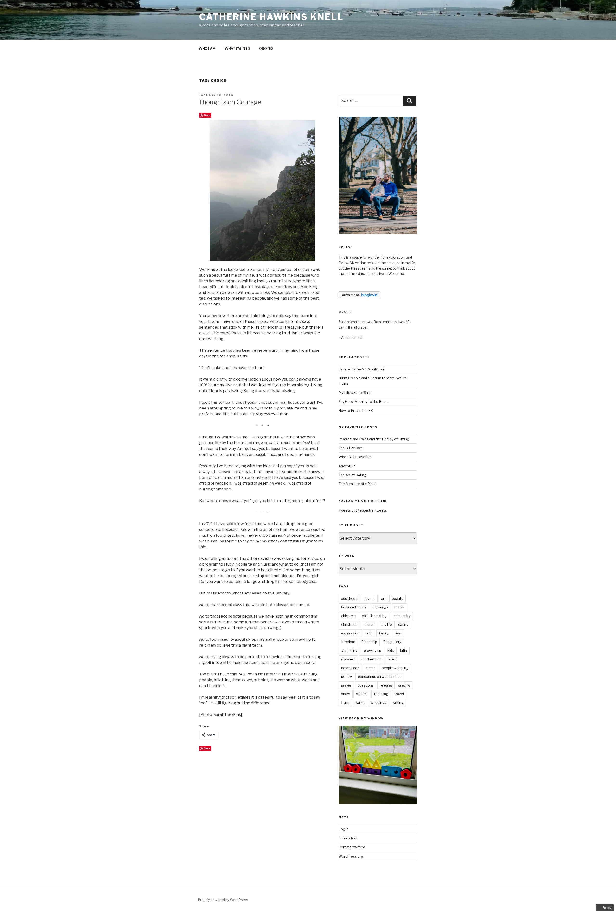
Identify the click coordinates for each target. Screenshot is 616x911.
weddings (378, 702)
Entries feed (348, 838)
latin (403, 650)
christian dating (374, 616)
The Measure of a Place (358, 484)
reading (386, 685)
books (399, 607)
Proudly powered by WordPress (223, 900)
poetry (346, 676)
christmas (349, 624)
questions (366, 685)
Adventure (347, 466)
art (383, 598)
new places (350, 668)
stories (362, 694)
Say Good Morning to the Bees (363, 401)
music (393, 659)
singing (404, 685)
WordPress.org (351, 856)
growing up (372, 650)
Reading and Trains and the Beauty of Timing (374, 439)
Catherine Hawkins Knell (271, 17)
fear (398, 633)
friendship (369, 642)
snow (345, 694)
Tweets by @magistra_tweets (363, 510)
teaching (381, 694)
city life (386, 624)
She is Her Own (351, 448)
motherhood (371, 659)
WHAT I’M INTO (237, 48)
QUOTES (266, 48)
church (369, 624)
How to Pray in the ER (356, 411)
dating (403, 624)
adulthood (349, 598)
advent (369, 598)
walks (360, 702)
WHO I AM (207, 48)
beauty (397, 598)
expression (350, 633)
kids (390, 650)
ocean (371, 668)
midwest (348, 659)
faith (369, 633)
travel (399, 694)
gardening (349, 650)
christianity (401, 616)
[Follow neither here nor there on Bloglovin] (359, 297)
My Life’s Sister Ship (355, 392)
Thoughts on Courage (230, 102)
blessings (380, 607)
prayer (346, 685)
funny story (392, 642)
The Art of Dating (352, 475)
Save (207, 115)
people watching (395, 668)
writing (397, 702)
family (383, 633)
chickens (348, 616)
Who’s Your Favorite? (356, 457)
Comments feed (352, 847)
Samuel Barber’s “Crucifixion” (362, 369)
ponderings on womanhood (380, 676)
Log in (343, 829)
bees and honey (353, 607)
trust (345, 702)
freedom (348, 642)
